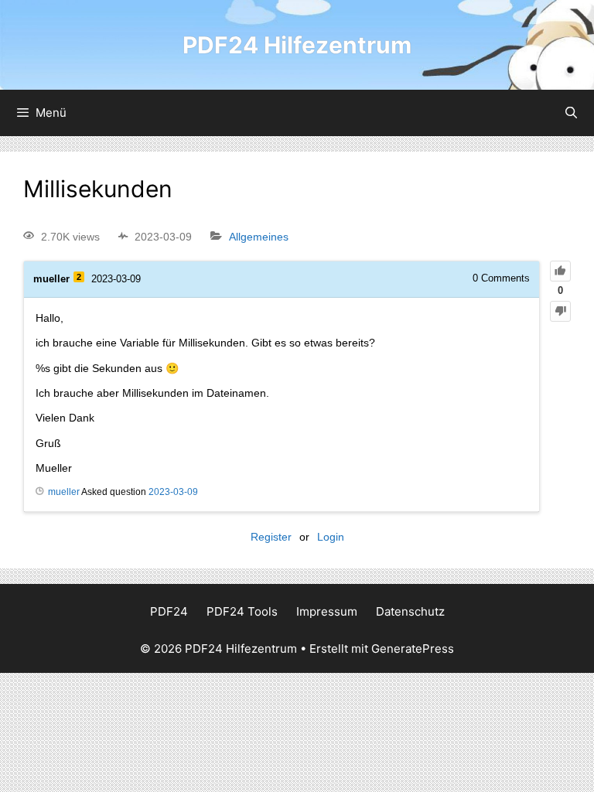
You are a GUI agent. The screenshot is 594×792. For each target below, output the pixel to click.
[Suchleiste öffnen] (571, 113)
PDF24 (169, 611)
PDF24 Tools (242, 611)
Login (330, 537)
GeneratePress (412, 648)
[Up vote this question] (560, 271)
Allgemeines (258, 236)
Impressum (326, 611)
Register (271, 537)
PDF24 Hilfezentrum (297, 45)
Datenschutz (410, 611)
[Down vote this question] (560, 311)
